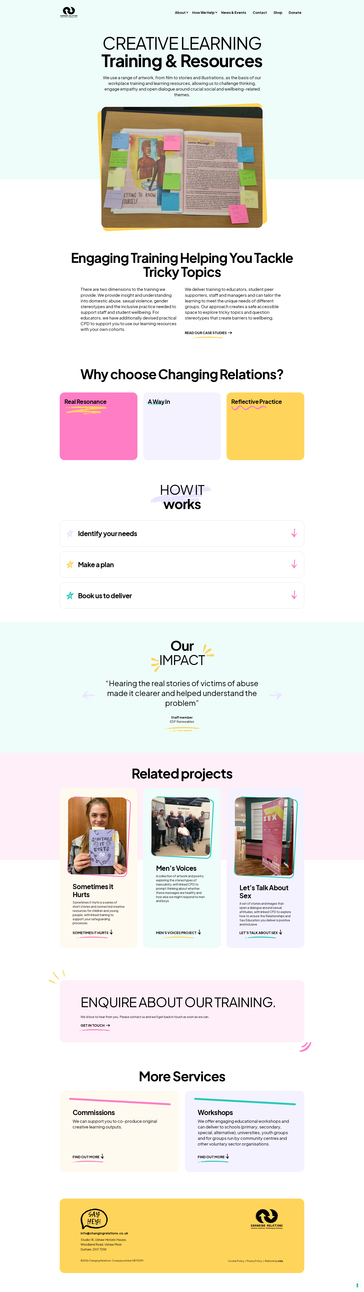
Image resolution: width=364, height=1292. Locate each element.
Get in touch (93, 1025)
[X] (271, 1251)
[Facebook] (261, 1251)
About (180, 12)
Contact (260, 12)
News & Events (233, 12)
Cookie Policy (236, 1261)
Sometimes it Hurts (90, 932)
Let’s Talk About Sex (258, 932)
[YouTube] (282, 1251)
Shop (278, 12)
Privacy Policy (254, 1261)
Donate (295, 12)
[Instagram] (266, 1251)
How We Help (203, 12)
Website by (274, 1261)
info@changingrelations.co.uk (104, 1233)
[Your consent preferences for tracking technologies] (357, 1285)
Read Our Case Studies (206, 332)
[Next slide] (275, 695)
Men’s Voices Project (176, 932)
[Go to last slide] (88, 695)
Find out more (86, 1157)
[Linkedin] (276, 1251)
